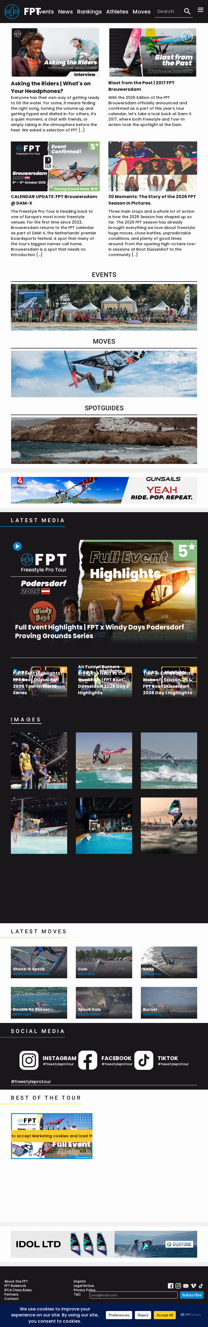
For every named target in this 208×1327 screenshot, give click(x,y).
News (65, 11)
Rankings (89, 11)
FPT (30, 11)
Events (45, 11)
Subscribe (192, 1295)
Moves (142, 11)
